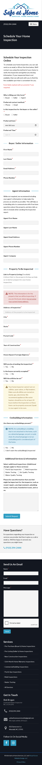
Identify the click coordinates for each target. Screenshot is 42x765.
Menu (35, 24)
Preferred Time (9, 130)
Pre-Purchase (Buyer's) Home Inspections (20, 646)
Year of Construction (12, 345)
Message (7, 588)
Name (6, 569)
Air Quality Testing (27, 472)
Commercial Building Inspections (16, 667)
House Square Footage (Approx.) (16, 355)
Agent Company (10, 256)
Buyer (7, 98)
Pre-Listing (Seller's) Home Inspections (19, 651)
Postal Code (8, 336)
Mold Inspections (11, 677)
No (13, 367)
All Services (9, 687)
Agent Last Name (10, 228)
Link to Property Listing (20, 278)
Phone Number (9, 178)
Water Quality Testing (13, 475)
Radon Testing (10, 472)
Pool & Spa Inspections (13, 672)
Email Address (9, 168)
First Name (8, 150)
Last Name (8, 159)
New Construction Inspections (16, 656)
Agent (23, 98)
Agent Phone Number (12, 247)
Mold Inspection (31, 469)
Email (16, 105)
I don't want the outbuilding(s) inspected (20, 450)
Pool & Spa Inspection (13, 469)
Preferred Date (9, 121)
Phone (7, 105)
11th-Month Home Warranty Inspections (19, 662)
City (5, 317)
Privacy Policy (21, 762)
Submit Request (11, 516)
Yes (6, 367)
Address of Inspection (12, 308)
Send (7, 631)
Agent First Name (10, 218)
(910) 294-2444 (10, 24)
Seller (15, 98)
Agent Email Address (12, 237)
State (6, 326)
